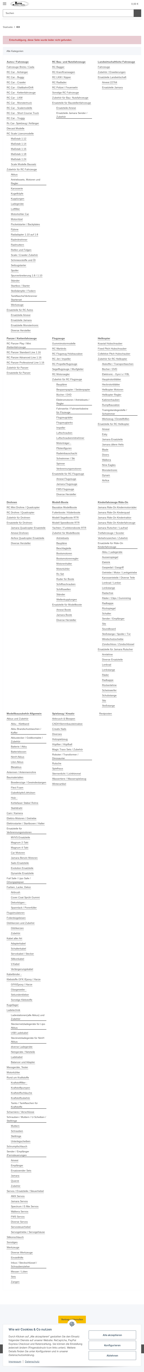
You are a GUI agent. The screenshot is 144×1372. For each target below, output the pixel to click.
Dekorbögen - (18, 902)
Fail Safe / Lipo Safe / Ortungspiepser (19, 880)
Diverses (57, 734)
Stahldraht (16, 808)
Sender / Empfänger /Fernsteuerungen (18, 1153)
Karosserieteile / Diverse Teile (118, 577)
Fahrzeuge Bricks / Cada (20, 67)
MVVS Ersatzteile (20, 837)
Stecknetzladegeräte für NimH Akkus (27, 1040)
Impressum (15, 1361)
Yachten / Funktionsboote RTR (69, 527)
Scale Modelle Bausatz (23, 164)
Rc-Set (60, 573)
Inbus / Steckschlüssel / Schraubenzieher (24, 1264)
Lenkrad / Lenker (111, 582)
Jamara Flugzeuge (66, 484)
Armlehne (107, 654)
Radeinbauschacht (66, 453)
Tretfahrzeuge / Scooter (111, 532)
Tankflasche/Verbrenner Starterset (24, 298)
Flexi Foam (17, 787)
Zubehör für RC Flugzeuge (67, 379)
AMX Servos (18, 1196)
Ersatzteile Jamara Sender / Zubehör (71, 115)
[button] (119, 3)
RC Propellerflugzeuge (64, 364)
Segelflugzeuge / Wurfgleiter (68, 369)
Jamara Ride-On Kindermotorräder (117, 507)
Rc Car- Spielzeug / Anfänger (23, 123)
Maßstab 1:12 (18, 138)
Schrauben (17, 1131)
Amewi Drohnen (20, 532)
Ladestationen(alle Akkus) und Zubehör (27, 1017)
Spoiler (15, 270)
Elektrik (106, 562)
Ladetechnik (13, 1010)
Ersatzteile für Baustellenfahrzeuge (71, 102)
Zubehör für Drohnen (18, 517)
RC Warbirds (59, 348)
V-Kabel (15, 964)
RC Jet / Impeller (61, 358)
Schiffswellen (63, 589)
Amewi (105, 429)
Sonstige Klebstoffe (21, 999)
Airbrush (15, 892)
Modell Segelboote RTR (65, 517)
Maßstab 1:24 (18, 159)
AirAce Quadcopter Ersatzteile (27, 538)
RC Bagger (58, 67)
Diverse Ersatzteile (112, 659)
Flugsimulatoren (16, 912)
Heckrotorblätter (111, 384)
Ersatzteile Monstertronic (24, 325)
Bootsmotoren (64, 553)
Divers (105, 454)
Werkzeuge (17, 304)
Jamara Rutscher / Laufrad (113, 527)
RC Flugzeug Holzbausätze (67, 353)
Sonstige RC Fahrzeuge (65, 92)
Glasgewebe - (18, 989)
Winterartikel (59, 783)
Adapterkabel (18, 943)
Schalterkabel (18, 948)
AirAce (105, 480)
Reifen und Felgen (21, 249)
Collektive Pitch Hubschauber (114, 353)
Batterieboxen (18, 751)
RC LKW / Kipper (61, 77)
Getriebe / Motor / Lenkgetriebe (119, 572)
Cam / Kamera (15, 813)
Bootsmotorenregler (67, 558)
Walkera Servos (19, 1211)
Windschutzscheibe (112, 639)
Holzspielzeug (60, 739)
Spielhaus (57, 768)
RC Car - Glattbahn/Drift (20, 87)
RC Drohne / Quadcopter (20, 512)
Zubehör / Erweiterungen (112, 72)
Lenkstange (108, 587)
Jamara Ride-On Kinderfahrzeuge (116, 522)
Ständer (15, 280)
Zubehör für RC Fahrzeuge (22, 169)
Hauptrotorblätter (111, 379)
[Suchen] (137, 13)
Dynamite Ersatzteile (22, 873)
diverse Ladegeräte (21, 1046)
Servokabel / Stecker (22, 953)
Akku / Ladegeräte (112, 552)
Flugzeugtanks (64, 422)
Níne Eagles (109, 465)
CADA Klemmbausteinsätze (67, 723)
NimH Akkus (17, 756)
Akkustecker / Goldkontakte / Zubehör (27, 739)
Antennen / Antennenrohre (21, 772)
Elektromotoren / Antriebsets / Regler (72, 401)
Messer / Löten (19, 1271)
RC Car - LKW (14, 97)
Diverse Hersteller (21, 330)
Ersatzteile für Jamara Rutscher (115, 649)
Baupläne (61, 384)
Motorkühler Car (20, 214)
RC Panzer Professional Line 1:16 (25, 362)
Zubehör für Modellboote (66, 532)
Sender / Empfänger (113, 618)
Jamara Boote (64, 614)
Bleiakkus (16, 767)
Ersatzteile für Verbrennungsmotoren (19, 830)
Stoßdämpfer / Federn (23, 290)
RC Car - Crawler (16, 82)
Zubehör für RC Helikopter (112, 358)
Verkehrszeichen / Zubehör (113, 538)
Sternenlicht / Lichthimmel (66, 773)
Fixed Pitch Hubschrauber (112, 348)
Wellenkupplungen (66, 599)
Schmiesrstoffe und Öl (23, 260)
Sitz (104, 623)
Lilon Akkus (17, 762)
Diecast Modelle (15, 128)
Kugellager (13, 1004)
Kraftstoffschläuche (21, 1092)
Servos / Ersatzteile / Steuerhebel (25, 1191)
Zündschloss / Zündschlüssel (118, 644)
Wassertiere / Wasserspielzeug (69, 778)
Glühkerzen (17, 928)
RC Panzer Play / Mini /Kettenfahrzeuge (19, 345)
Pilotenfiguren (64, 448)
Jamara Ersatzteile (112, 439)
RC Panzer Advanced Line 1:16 (24, 357)
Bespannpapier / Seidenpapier (73, 389)
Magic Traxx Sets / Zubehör (67, 749)
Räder (105, 674)
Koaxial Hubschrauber (110, 343)
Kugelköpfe (17, 193)
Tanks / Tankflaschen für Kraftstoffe (24, 1105)
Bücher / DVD (63, 394)
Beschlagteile (63, 548)
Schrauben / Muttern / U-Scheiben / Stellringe (26, 1119)
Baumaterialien (15, 777)
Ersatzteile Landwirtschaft (112, 77)
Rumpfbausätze (111, 404)
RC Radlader (59, 82)
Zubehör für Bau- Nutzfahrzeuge (70, 97)
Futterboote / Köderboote (66, 512)
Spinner (60, 463)
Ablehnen (112, 1355)
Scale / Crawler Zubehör (24, 255)
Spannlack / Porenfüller (24, 907)
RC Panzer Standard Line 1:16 (24, 352)
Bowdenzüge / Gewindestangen (28, 782)
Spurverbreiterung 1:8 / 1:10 (26, 275)
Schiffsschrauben (66, 584)
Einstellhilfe (17, 1257)
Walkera (106, 459)
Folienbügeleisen (16, 917)
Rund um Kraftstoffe (18, 1077)
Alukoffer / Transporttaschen (117, 364)
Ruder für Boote (65, 579)
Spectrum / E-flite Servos (24, 1206)
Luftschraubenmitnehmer (70, 437)
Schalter (106, 613)
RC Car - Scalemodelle (19, 107)
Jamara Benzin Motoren (24, 857)
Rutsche (56, 763)
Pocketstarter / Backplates (25, 224)
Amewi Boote (63, 609)
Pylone (14, 229)
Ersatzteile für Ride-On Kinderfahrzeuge (110, 545)
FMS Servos (18, 1216)
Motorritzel (17, 219)
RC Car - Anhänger (17, 72)
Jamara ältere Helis (113, 444)
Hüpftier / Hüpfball (62, 744)
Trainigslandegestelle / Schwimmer (114, 412)
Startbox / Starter (20, 285)
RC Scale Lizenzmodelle (20, 133)
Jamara (15, 1175)
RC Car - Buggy (15, 77)
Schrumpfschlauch (17, 1146)
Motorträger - (63, 443)
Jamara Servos (19, 1201)
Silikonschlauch (15, 1237)
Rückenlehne (109, 685)
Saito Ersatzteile (20, 863)
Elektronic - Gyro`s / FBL (115, 374)
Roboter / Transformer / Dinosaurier (65, 756)
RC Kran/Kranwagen (63, 72)
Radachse (107, 593)
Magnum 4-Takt (19, 847)
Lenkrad (106, 664)
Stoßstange (108, 705)
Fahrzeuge (104, 67)
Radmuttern (17, 244)
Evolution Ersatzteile (22, 868)
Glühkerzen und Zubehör (21, 923)
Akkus (14, 174)
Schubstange (109, 695)
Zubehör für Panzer (17, 367)
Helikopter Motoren (112, 389)
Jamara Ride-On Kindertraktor (114, 517)
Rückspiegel (109, 608)
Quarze (15, 1180)
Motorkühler (63, 568)
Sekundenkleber (20, 994)
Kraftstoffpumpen (20, 1087)
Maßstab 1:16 (18, 148)
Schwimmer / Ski (65, 458)
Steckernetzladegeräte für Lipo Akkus (28, 1026)
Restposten (105, 713)
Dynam (106, 475)
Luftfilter (15, 208)
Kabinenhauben (111, 399)
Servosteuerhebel (21, 1226)
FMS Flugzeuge (65, 489)
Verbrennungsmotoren (68, 468)
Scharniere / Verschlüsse (20, 1111)
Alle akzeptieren (112, 1335)
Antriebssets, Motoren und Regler (25, 181)
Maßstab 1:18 (18, 154)
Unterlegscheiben (20, 1141)
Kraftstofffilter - (19, 1082)
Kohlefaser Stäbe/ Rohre (24, 802)
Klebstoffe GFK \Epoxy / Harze (24, 979)
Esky (104, 434)
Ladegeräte (17, 203)
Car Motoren (18, 852)
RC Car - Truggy (16, 118)
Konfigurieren (112, 1345)
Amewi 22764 (109, 82)
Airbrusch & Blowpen (63, 718)
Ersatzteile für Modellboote (67, 604)
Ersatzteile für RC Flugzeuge (68, 473)
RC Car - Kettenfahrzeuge (21, 92)
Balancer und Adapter (23, 1062)
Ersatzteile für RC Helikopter (113, 424)
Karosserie (17, 188)
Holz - (14, 797)
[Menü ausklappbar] (4, 2)
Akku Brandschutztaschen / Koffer (26, 730)
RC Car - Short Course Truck (23, 113)
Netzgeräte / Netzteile (23, 1051)
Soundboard (109, 628)
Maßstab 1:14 (18, 143)
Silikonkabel (17, 958)
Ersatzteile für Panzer (19, 372)
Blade (105, 449)
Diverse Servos (19, 1221)
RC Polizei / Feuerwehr (65, 87)
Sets (13, 1276)
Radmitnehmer (19, 239)
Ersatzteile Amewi (20, 315)
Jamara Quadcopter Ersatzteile (28, 527)
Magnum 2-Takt (19, 842)
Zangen (15, 1281)
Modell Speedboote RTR (66, 522)
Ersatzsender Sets (21, 1170)
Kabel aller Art (14, 938)
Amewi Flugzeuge (66, 478)
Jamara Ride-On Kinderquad (114, 512)
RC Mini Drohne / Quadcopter (23, 507)
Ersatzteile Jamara (21, 320)
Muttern (15, 1125)
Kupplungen (17, 198)
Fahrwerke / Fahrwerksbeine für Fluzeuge (72, 410)
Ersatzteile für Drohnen (19, 522)
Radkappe (107, 603)
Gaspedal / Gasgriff (113, 567)
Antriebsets (62, 538)
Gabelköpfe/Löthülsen (23, 792)
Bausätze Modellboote (64, 507)
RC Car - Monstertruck (19, 102)
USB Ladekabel (19, 1032)
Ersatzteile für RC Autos (20, 309)
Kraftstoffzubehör (20, 1098)
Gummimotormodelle (64, 343)
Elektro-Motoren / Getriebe (21, 818)
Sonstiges (12, 1242)
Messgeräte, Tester (17, 1067)
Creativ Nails (59, 728)
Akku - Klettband (20, 723)
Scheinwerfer (109, 690)
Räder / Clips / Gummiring (116, 598)
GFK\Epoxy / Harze (21, 984)
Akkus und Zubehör (17, 718)
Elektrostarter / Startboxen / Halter (26, 823)
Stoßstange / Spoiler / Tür (116, 633)
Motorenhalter (64, 563)
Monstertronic (109, 470)
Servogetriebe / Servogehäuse (28, 1232)
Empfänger (17, 1165)
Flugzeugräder (64, 417)
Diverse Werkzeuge (22, 1252)
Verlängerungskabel (22, 969)
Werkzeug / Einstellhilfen (115, 418)
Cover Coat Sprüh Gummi (25, 897)
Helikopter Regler (111, 394)
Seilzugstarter (18, 265)
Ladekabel (16, 1057)
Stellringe (16, 1136)
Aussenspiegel (110, 557)
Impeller (60, 427)
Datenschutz (32, 1361)
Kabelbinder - (14, 974)
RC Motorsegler (61, 374)
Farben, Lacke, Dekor (19, 887)
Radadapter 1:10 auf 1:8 (24, 234)
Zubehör (15, 933)
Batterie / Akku (19, 746)
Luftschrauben (64, 432)
